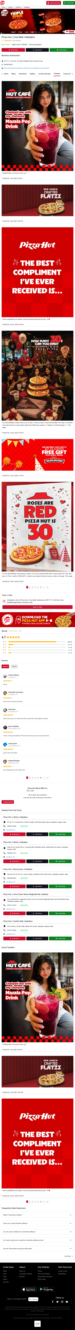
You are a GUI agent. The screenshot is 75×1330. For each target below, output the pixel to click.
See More (68, 1256)
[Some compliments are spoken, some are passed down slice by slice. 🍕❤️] (37, 272)
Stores (3, 7)
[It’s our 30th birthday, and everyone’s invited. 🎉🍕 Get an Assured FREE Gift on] (37, 527)
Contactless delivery (25, 1274)
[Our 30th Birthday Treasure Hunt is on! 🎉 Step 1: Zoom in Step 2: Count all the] (37, 376)
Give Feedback (33, 1299)
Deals (5, 1271)
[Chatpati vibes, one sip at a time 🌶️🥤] (37, 126)
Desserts (6, 1282)
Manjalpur (27, 7)
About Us (22, 1271)
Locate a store (62, 1271)
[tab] (6, 73)
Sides (5, 1276)
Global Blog (61, 1274)
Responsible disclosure (45, 1276)
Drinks (5, 1279)
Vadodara (18, 7)
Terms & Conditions (44, 1274)
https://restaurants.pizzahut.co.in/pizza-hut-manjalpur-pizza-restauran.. (27, 68)
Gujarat (10, 7)
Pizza (4, 1274)
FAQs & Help (42, 1279)
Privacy (40, 1271)
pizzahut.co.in (10, 830)
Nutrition (22, 1276)
